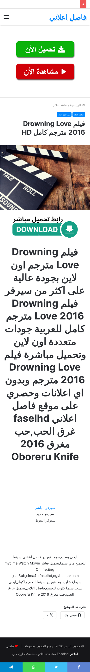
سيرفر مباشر (45, 507)
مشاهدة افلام (64, 114)
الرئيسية (76, 105)
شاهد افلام (60, 105)
